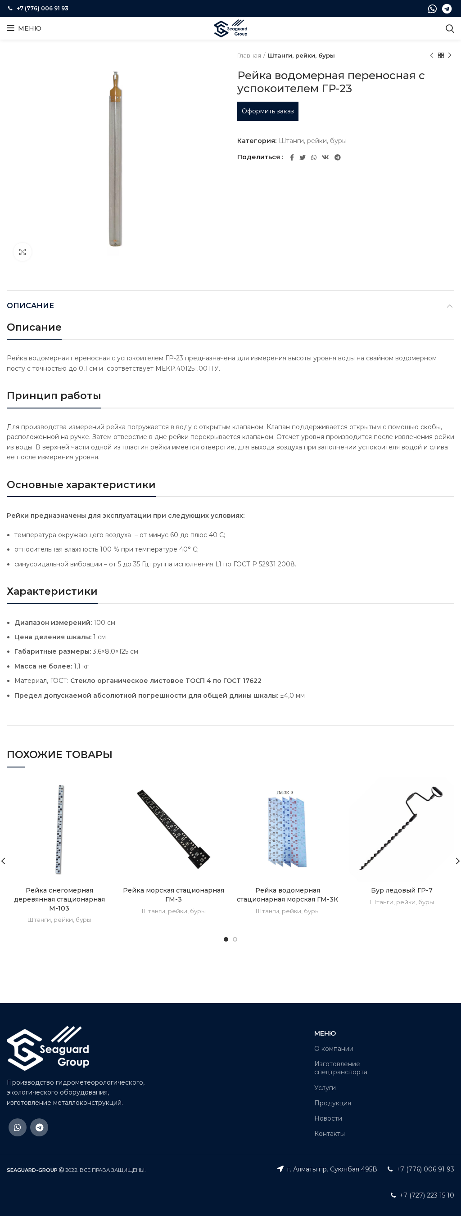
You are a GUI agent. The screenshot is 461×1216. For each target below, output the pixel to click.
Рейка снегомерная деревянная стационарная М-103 (59, 899)
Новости (328, 1118)
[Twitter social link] (302, 157)
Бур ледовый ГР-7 (402, 890)
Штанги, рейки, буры (301, 55)
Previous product (431, 55)
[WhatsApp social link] (432, 8)
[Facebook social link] (292, 157)
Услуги (325, 1088)
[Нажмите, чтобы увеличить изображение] (23, 252)
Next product (449, 55)
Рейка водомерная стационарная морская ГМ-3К (287, 894)
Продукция (332, 1103)
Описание (30, 305)
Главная (249, 55)
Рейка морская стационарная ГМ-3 (173, 894)
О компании (333, 1049)
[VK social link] (325, 157)
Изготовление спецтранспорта (340, 1068)
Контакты (329, 1134)
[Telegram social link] (446, 8)
